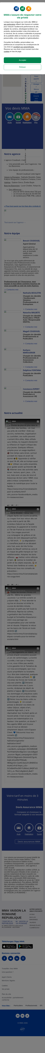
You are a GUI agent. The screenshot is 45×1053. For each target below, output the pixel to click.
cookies (6, 51)
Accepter (22, 60)
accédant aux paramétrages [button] (23, 47)
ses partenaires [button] (9, 24)
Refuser (22, 67)
